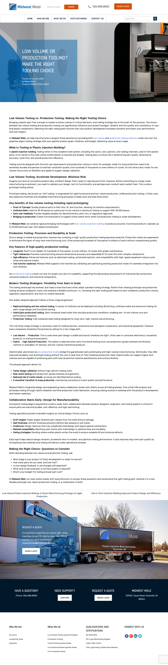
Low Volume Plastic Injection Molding (62, 635)
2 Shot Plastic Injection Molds (59, 643)
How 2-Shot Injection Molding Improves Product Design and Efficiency (126, 493)
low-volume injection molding (89, 224)
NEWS (46, 84)
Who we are (43, 18)
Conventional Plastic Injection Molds (62, 647)
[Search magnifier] (155, 18)
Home (30, 18)
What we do (60, 18)
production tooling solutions (123, 138)
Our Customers (78, 18)
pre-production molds (48, 352)
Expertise (13, 643)
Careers (71, 7)
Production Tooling (55, 639)
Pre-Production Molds (56, 651)
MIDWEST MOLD (37, 84)
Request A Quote (31, 551)
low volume (99, 138)
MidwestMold (30, 81)
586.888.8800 (101, 6)
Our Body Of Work (53, 7)
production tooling (22, 274)
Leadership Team (16, 639)
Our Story (13, 635)
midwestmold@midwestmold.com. (39, 543)
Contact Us (97, 18)
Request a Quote (123, 6)
